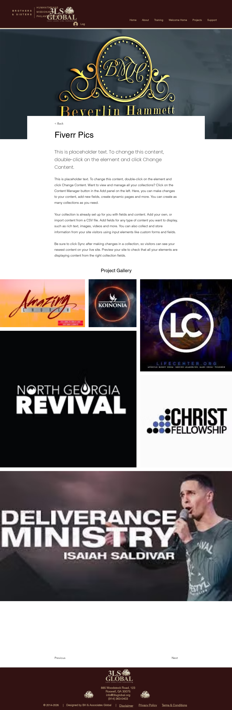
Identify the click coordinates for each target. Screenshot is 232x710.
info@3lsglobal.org (118, 695)
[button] (66, 123)
